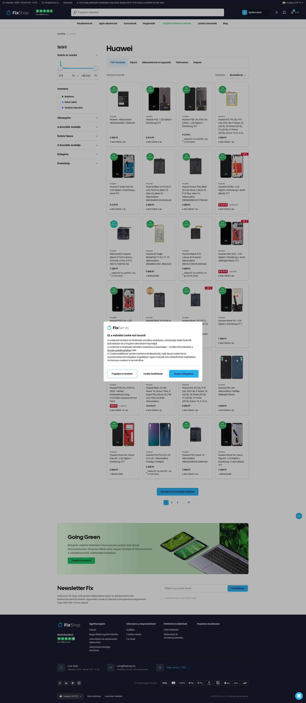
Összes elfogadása (183, 373)
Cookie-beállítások (153, 373)
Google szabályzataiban (119, 350)
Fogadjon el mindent (122, 373)
